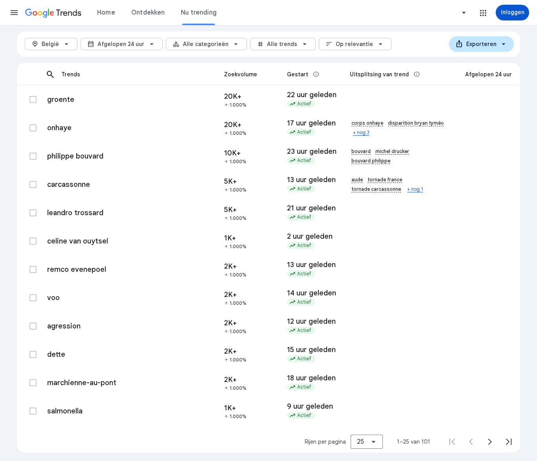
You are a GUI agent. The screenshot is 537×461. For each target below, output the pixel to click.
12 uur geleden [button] (311, 321)
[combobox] (434, 13)
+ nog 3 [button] (361, 132)
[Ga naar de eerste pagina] (452, 442)
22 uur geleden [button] (312, 94)
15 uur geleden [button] (311, 349)
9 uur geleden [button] (310, 406)
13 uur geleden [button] (311, 179)
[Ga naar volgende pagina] (490, 442)
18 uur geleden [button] (311, 378)
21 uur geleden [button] (311, 208)
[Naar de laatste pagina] (509, 442)
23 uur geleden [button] (312, 151)
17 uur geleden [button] (311, 123)
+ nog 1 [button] (415, 189)
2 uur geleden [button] (310, 236)
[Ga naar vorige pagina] (471, 442)
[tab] (106, 13)
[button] (14, 12)
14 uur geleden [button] (311, 293)
